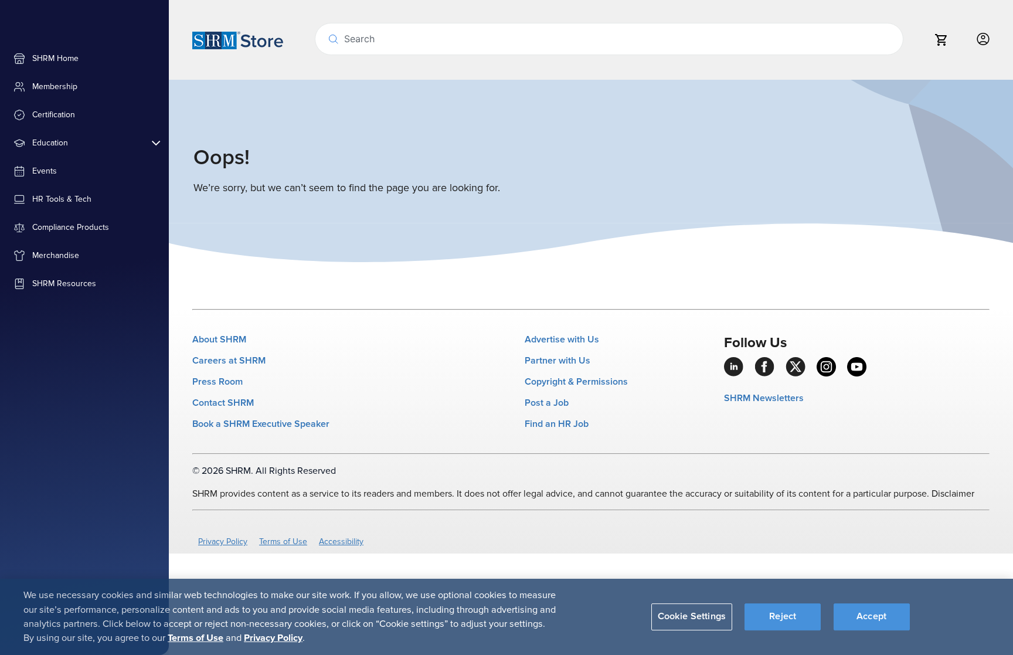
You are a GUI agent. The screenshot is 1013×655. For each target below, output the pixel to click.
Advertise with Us (562, 339)
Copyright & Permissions (576, 382)
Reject (782, 616)
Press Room (217, 382)
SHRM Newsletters (764, 398)
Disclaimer (953, 494)
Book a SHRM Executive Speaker (260, 424)
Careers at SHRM (229, 360)
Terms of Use (283, 542)
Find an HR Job (557, 424)
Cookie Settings (692, 616)
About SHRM (219, 339)
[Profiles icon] (983, 39)
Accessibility (341, 542)
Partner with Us (557, 360)
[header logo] (237, 40)
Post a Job (547, 403)
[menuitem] (84, 58)
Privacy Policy (222, 542)
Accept (871, 616)
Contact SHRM (223, 403)
